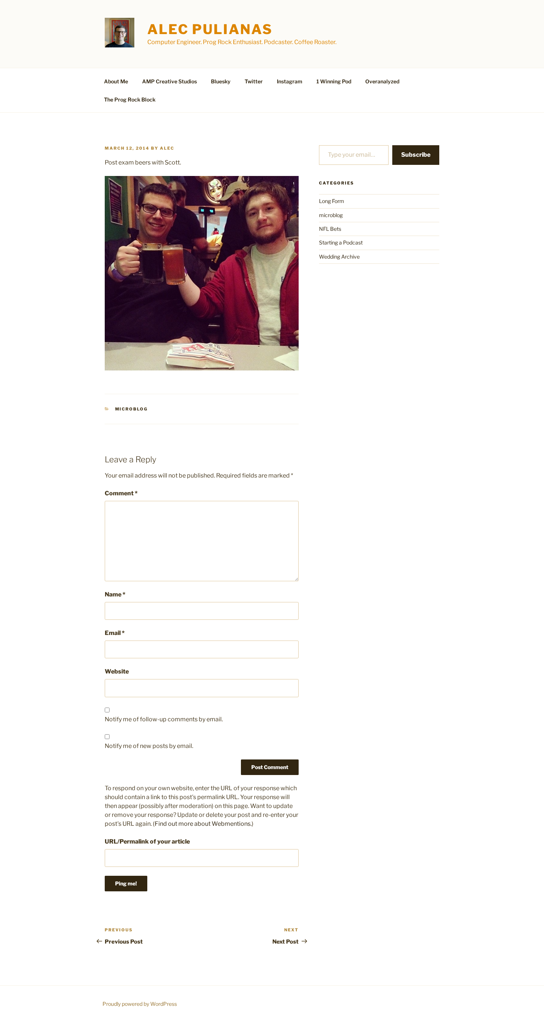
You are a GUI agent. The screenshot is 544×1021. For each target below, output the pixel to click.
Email (115, 632)
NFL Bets (330, 229)
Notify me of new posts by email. (149, 745)
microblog (131, 409)
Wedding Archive (339, 256)
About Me (116, 81)
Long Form (331, 201)
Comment (121, 493)
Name (115, 594)
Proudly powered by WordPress (140, 1004)
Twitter (254, 81)
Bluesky (221, 81)
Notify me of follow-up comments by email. (164, 719)
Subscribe (415, 154)
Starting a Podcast (341, 242)
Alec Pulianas (209, 29)
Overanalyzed (382, 81)
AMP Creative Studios (169, 81)
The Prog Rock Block (129, 99)
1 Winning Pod (333, 81)
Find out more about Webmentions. (203, 823)
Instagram (289, 81)
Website (117, 671)
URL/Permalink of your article (147, 841)
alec (167, 148)
